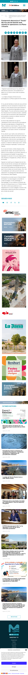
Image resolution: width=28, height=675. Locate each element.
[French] (5, 673)
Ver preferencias (14, 670)
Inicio (2, 15)
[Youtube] (11, 1)
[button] (26, 650)
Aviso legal (22, 673)
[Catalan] (2, 673)
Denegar (14, 666)
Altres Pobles (6, 16)
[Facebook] (12, 1)
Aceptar (14, 663)
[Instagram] (14, 1)
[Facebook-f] (11, 203)
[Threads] (17, 1)
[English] (3, 673)
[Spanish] (7, 673)
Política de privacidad (15, 673)
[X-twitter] (15, 1)
